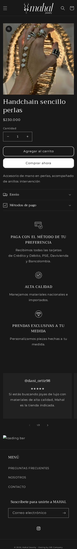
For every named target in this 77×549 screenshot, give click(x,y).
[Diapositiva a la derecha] (47, 425)
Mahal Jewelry (29, 547)
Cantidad (9, 128)
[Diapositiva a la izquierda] (29, 425)
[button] (5, 8)
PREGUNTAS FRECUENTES (28, 468)
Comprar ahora (38, 163)
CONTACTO (17, 487)
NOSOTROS (17, 477)
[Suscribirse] (64, 513)
